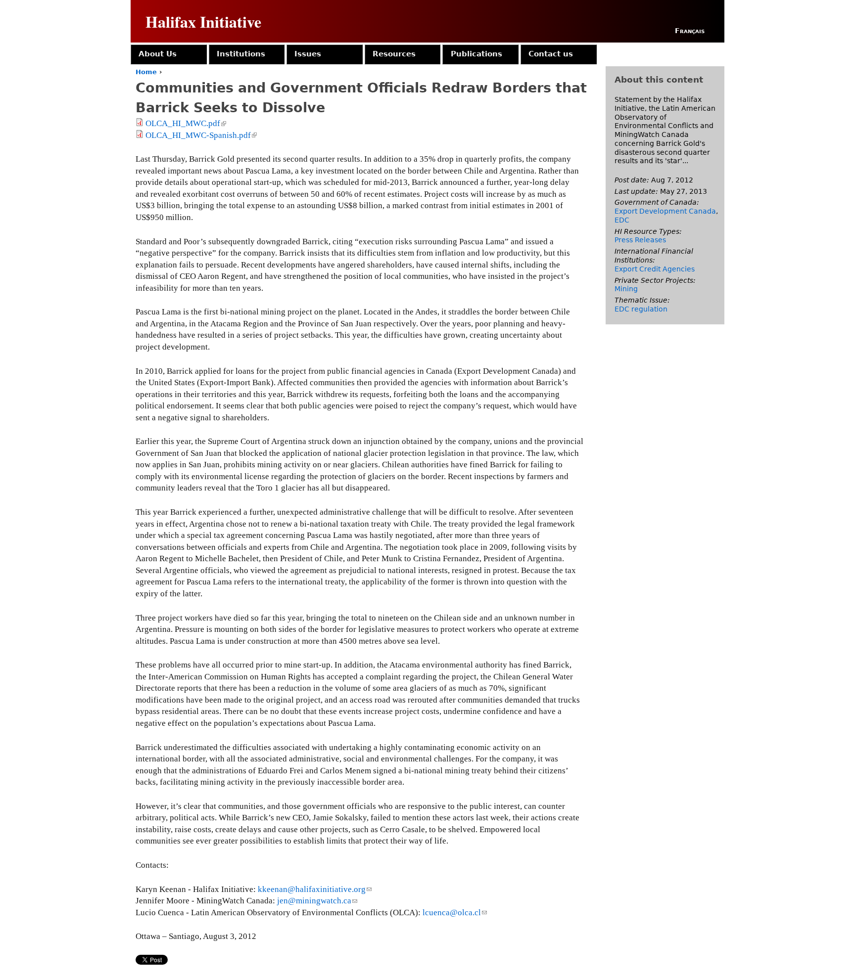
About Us (158, 53)
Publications (476, 53)
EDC (622, 220)
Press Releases (640, 240)
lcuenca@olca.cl (455, 912)
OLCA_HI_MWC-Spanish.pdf (200, 135)
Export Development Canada (665, 211)
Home (146, 72)
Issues (307, 53)
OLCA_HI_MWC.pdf (185, 123)
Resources (394, 53)
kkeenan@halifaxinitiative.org (315, 889)
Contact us (550, 53)
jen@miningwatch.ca (317, 900)
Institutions (241, 53)
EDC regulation (641, 309)
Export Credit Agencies (655, 269)
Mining (626, 289)
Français (690, 31)
